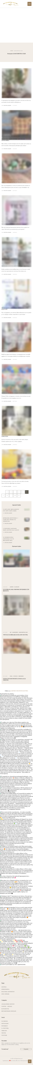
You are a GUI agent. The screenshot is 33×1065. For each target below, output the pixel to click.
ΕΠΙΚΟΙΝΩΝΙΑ (5, 989)
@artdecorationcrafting (19, 691)
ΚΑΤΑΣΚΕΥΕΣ (5, 1008)
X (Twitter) (5, 1028)
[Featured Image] (17, 98)
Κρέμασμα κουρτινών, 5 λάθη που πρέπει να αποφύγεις (10, 520)
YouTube (4, 1035)
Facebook (5, 1021)
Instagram (5, 1023)
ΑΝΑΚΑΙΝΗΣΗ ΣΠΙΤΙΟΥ (8, 1004)
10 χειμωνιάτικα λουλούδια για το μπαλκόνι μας (8, 539)
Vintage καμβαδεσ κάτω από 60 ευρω (15, 634)
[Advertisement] (16, 25)
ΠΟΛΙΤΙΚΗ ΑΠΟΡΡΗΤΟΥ (8, 991)
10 (15, 495)
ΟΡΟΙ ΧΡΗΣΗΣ (5, 994)
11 (19, 495)
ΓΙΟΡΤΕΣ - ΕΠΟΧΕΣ (7, 1006)
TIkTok (4, 1033)
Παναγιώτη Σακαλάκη (25, 1060)
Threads (4, 1030)
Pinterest (5, 1026)
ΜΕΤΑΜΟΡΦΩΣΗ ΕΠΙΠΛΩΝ (9, 1011)
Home (11, 50)
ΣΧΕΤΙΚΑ (4, 987)
